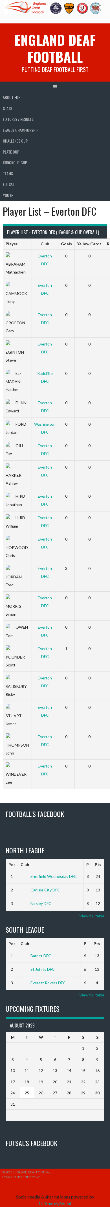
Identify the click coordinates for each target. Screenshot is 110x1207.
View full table (91, 915)
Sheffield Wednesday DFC (53, 876)
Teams (8, 173)
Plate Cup (11, 152)
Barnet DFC (40, 955)
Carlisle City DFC (45, 889)
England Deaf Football (55, 48)
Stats (7, 108)
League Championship (20, 130)
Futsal (8, 184)
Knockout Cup (15, 162)
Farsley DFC (40, 903)
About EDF (11, 97)
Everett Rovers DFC (48, 982)
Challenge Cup (15, 141)
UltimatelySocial (55, 1203)
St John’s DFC (42, 969)
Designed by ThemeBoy (21, 1176)
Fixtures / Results (18, 119)
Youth (8, 195)
